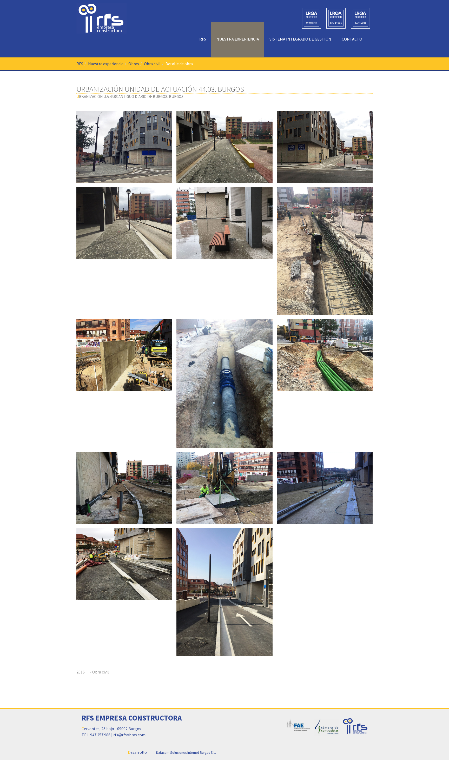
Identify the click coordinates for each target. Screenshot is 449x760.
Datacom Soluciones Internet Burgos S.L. (186, 752)
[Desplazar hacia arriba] (432, 743)
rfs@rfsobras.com (129, 734)
